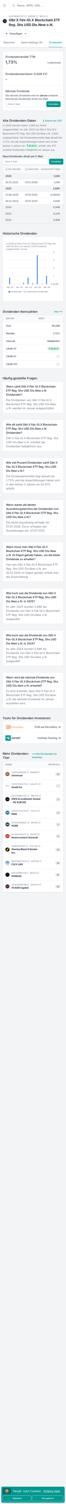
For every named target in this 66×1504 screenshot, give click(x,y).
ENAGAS (16, 876)
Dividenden (55, 42)
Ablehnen (17, 1498)
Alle (56, 311)
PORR (15, 825)
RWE (14, 813)
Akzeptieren (48, 1498)
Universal (17, 775)
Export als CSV (53, 120)
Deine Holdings (31, 42)
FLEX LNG (17, 864)
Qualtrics (17, 787)
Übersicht (8, 42)
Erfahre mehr (52, 1491)
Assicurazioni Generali (25, 837)
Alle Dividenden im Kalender (44, 755)
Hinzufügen (15, 33)
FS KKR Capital (20, 887)
